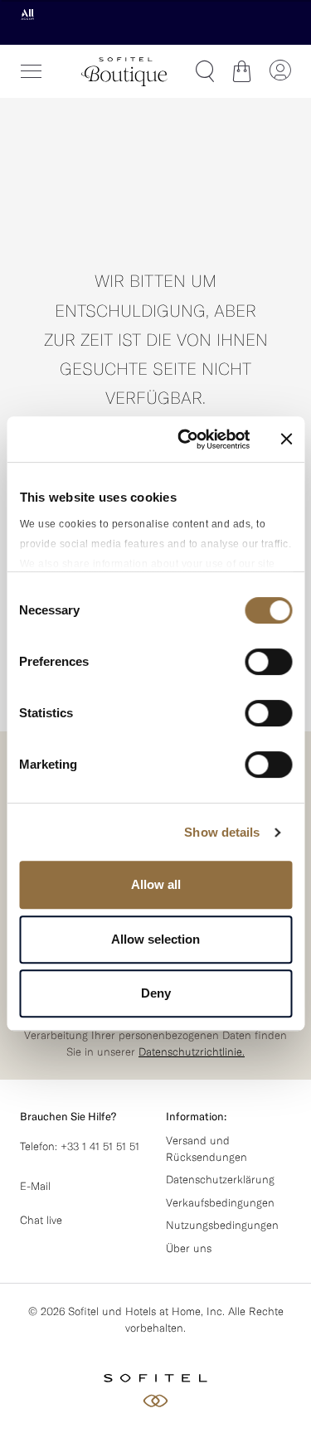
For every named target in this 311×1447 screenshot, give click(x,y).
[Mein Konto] (279, 71)
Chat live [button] (41, 1219)
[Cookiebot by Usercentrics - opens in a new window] (185, 439)
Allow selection (155, 939)
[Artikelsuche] (204, 71)
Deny (156, 993)
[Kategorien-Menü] (31, 71)
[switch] (268, 663)
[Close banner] (286, 438)
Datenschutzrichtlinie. (191, 1051)
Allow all (156, 884)
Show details (222, 832)
